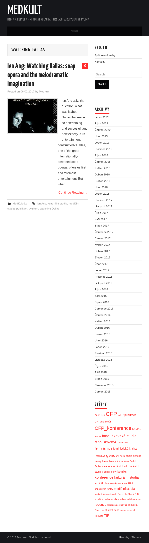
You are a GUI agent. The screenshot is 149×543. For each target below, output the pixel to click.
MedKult (24, 10)
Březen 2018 (102, 180)
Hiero (122, 537)
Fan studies (122, 442)
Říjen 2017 (101, 212)
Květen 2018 (102, 168)
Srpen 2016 (102, 302)
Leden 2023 (102, 117)
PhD (137, 494)
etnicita (98, 436)
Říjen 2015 (101, 366)
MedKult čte (20, 203)
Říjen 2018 (101, 155)
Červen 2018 (103, 161)
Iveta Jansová (110, 461)
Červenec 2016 (104, 308)
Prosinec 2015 (103, 353)
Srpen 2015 (102, 378)
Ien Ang (41, 203)
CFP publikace (127, 414)
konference (104, 477)
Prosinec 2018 (103, 149)
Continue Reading (72, 192)
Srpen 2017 (102, 225)
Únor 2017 (101, 263)
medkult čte (100, 494)
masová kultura (115, 483)
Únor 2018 (101, 187)
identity (98, 461)
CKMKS (136, 429)
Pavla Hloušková (126, 494)
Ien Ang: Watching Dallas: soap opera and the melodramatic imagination (41, 75)
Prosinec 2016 (103, 276)
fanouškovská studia (119, 436)
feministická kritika (125, 448)
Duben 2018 (102, 174)
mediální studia (124, 488)
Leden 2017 (102, 270)
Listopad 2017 (103, 206)
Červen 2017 (103, 238)
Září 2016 (101, 295)
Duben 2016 (102, 327)
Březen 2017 (102, 257)
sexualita (133, 505)
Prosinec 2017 (103, 200)
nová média (111, 494)
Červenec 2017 (104, 231)
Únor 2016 (101, 340)
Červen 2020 (103, 129)
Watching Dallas (49, 208)
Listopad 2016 (103, 283)
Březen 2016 (102, 334)
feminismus (103, 448)
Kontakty (100, 61)
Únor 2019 (101, 136)
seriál (123, 504)
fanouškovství (105, 442)
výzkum (33, 208)
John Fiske (124, 461)
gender (112, 455)
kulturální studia (57, 203)
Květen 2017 (102, 244)
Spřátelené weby (105, 55)
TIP (106, 515)
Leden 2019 (102, 142)
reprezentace (113, 505)
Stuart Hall (99, 510)
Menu (74, 31)
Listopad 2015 (103, 359)
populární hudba (102, 499)
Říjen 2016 (101, 289)
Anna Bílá (100, 415)
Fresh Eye (100, 456)
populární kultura (118, 499)
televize (99, 515)
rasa (138, 499)
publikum (21, 208)
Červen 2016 (103, 314)
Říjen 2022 (101, 123)
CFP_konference (113, 428)
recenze (100, 504)
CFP (111, 414)
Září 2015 (101, 372)
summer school (127, 510)
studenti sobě (112, 510)
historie (137, 455)
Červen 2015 (103, 391)
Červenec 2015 (104, 385)
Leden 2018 (102, 193)
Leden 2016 (102, 346)
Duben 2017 (102, 251)
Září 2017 (101, 219)
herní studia (126, 456)
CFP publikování (103, 421)
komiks (122, 471)
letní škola (101, 483)
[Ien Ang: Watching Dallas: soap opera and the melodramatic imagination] (32, 116)
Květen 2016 (102, 321)
